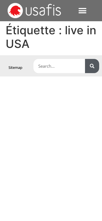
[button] (82, 10)
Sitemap (15, 67)
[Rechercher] (92, 66)
